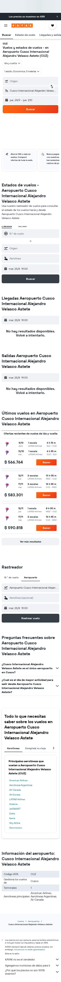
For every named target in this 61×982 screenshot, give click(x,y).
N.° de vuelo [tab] (11, 577)
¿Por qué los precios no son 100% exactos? (25, 971)
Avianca (13, 804)
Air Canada (15, 789)
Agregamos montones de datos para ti (27, 965)
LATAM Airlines (17, 799)
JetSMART (15, 808)
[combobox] (33, 248)
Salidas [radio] (22, 226)
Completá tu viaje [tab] (35, 748)
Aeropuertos (33, 921)
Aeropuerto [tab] (30, 577)
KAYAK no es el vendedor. (20, 959)
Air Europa (14, 794)
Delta (12, 813)
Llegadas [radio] (7, 226)
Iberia (12, 818)
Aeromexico (15, 827)
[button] (57, 16)
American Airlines (18, 780)
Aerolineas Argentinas (20, 785)
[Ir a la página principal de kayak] (22, 25)
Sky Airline (14, 823)
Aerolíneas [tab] (13, 748)
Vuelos (20, 921)
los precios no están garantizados (29, 949)
